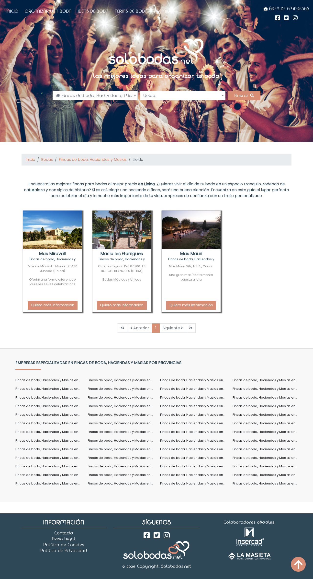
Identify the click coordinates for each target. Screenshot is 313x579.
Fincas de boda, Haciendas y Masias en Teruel (124, 475)
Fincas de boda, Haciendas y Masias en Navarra (271, 449)
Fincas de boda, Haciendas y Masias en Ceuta (269, 406)
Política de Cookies (63, 544)
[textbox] (95, 95)
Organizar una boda (48, 11)
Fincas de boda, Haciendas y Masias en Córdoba (127, 415)
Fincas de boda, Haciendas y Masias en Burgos (197, 397)
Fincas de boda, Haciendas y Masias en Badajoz (271, 389)
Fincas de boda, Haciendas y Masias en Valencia (271, 475)
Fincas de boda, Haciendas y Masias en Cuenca (198, 415)
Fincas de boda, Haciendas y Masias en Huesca (53, 432)
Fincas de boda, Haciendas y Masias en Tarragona (55, 475)
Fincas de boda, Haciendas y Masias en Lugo (195, 440)
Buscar (242, 95)
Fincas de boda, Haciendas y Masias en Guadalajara (130, 423)
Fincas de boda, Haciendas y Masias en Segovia (126, 466)
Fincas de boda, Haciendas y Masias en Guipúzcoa (200, 423)
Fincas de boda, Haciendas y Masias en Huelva (270, 423)
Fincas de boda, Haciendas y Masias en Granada (54, 423)
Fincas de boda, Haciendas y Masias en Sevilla (197, 466)
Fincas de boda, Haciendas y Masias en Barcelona (128, 397)
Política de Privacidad (63, 550)
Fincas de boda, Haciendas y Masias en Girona (270, 415)
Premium (164, 11)
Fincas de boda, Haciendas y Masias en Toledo (197, 475)
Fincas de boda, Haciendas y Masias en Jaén (123, 432)
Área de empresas (288, 9)
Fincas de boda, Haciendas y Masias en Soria (268, 466)
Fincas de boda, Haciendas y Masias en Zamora (198, 483)
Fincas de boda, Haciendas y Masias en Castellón (199, 406)
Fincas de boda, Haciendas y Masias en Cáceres (271, 397)
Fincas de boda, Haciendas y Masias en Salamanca (56, 466)
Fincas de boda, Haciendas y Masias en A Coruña (54, 380)
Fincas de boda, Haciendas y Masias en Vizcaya (126, 483)
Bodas (47, 159)
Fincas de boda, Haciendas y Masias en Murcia (197, 449)
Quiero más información (52, 305)
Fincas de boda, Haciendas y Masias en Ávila (195, 389)
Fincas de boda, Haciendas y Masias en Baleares (54, 397)
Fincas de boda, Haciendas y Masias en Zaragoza (272, 483)
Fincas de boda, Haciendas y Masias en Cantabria (128, 406)
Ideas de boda (93, 11)
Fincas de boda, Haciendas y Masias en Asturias (126, 389)
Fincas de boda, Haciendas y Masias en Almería (53, 389)
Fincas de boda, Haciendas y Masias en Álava (124, 380)
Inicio (12, 11)
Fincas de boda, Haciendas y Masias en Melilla (124, 449)
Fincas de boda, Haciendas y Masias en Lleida (124, 440)
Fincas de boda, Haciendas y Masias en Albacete (199, 380)
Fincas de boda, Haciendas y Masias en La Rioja (198, 432)
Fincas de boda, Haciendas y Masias (93, 159)
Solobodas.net (176, 566)
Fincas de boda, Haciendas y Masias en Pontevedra (201, 458)
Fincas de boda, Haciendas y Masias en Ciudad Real (57, 415)
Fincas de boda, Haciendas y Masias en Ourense (54, 458)
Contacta (63, 533)
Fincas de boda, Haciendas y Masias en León (51, 440)
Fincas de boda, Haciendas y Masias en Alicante (271, 380)
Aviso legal (64, 539)
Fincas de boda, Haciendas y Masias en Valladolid (55, 483)
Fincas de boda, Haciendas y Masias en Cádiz (51, 406)
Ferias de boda (131, 11)
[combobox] (95, 95)
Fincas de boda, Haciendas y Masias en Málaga (53, 449)
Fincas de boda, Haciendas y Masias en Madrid (270, 440)
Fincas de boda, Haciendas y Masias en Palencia (126, 458)
